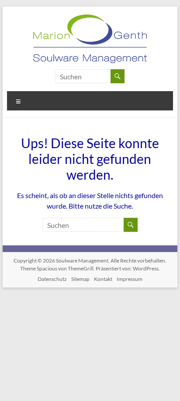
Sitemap (80, 279)
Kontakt (103, 279)
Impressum (129, 279)
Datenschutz (52, 279)
